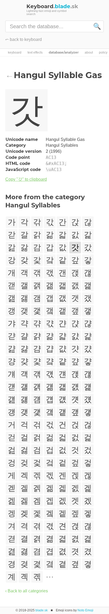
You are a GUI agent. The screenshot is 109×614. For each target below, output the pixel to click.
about (89, 52)
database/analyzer (64, 52)
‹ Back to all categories (26, 591)
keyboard (14, 52)
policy (103, 52)
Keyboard (52, 6)
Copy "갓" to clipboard (26, 179)
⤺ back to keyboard (23, 39)
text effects (35, 52)
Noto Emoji (85, 610)
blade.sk (41, 610)
